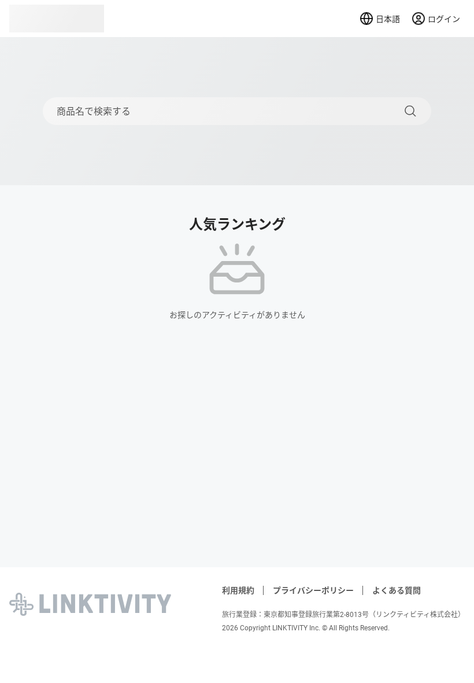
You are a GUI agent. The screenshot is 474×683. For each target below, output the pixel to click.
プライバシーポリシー (313, 590)
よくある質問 (396, 590)
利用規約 (238, 590)
